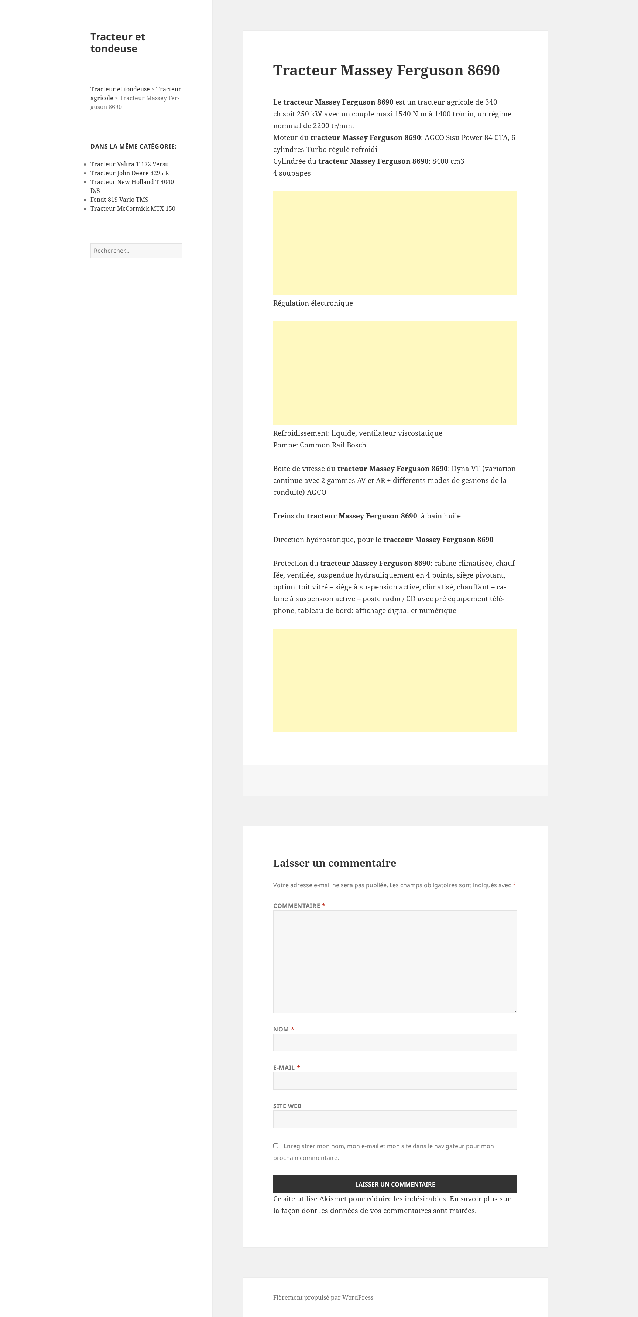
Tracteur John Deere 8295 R (129, 173)
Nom (283, 1029)
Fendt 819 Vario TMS (119, 199)
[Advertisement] (395, 243)
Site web (287, 1106)
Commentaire (299, 906)
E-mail (286, 1068)
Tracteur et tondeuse (117, 42)
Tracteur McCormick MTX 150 (132, 208)
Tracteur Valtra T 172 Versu (129, 164)
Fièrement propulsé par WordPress (323, 1297)
